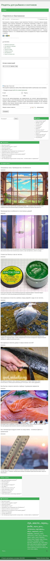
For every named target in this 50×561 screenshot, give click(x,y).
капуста (35, 544)
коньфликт (38, 125)
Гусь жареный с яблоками (10, 46)
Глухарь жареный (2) (6, 157)
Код (16, 66)
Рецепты (38, 133)
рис (31, 544)
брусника (29, 542)
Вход (47, 558)
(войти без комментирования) (20, 90)
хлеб (36, 535)
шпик (32, 539)
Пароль (26, 92)
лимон (41, 541)
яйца (29, 531)
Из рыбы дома (39, 124)
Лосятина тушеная (6, 148)
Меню (4, 10)
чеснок (44, 539)
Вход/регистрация (15, 90)
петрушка (31, 529)
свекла (37, 547)
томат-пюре (44, 542)
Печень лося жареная (6, 155)
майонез (40, 544)
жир (41, 539)
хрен (28, 544)
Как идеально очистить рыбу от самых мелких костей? (17, 342)
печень (28, 547)
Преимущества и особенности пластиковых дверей (13, 154)
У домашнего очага (43, 19)
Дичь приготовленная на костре (9, 480)
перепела (33, 547)
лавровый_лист (37, 531)
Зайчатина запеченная (9, 44)
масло (36, 523)
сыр (46, 547)
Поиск (16, 118)
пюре (32, 549)
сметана (36, 533)
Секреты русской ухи (41, 134)
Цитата (12, 66)
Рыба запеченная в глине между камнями (11, 493)
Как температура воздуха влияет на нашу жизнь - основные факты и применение (20, 158)
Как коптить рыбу (6, 145)
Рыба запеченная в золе (7, 489)
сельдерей (36, 541)
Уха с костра (4, 483)
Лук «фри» (4, 486)
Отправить (5, 111)
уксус (40, 535)
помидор (41, 537)
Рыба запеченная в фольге (8, 487)
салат (28, 549)
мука (36, 526)
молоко (45, 535)
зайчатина (30, 535)
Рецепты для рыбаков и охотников (19, 5)
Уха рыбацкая (39, 137)
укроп (28, 537)
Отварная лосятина (9, 50)
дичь (40, 526)
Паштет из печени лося (10, 54)
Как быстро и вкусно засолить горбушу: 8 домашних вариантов (20, 386)
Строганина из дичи (6, 492)
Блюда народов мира (41, 121)
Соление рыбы (5, 481)
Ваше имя (6, 86)
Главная (38, 558)
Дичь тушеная (7, 47)
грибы (33, 537)
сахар (28, 539)
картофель (40, 529)
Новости (38, 128)
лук (29, 523)
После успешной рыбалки (42, 131)
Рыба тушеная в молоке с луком (9, 146)
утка (35, 545)
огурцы (37, 539)
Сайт (24, 95)
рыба (29, 526)
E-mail (4, 92)
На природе (39, 127)
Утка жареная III (8, 52)
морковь (30, 533)
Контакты (43, 558)
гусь (41, 547)
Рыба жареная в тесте (7, 149)
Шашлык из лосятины (6, 490)
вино (37, 537)
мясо (44, 547)
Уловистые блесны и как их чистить (10, 152)
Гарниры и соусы (40, 122)
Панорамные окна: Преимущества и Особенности (13, 151)
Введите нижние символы (9, 107)
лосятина (29, 541)
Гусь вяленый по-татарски (7, 484)
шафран (35, 549)
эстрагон (43, 545)
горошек (39, 545)
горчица (32, 545)
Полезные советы (40, 130)
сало (41, 533)
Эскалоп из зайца (8, 49)
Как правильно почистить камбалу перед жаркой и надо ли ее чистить (22, 298)
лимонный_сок (36, 542)
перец (44, 523)
